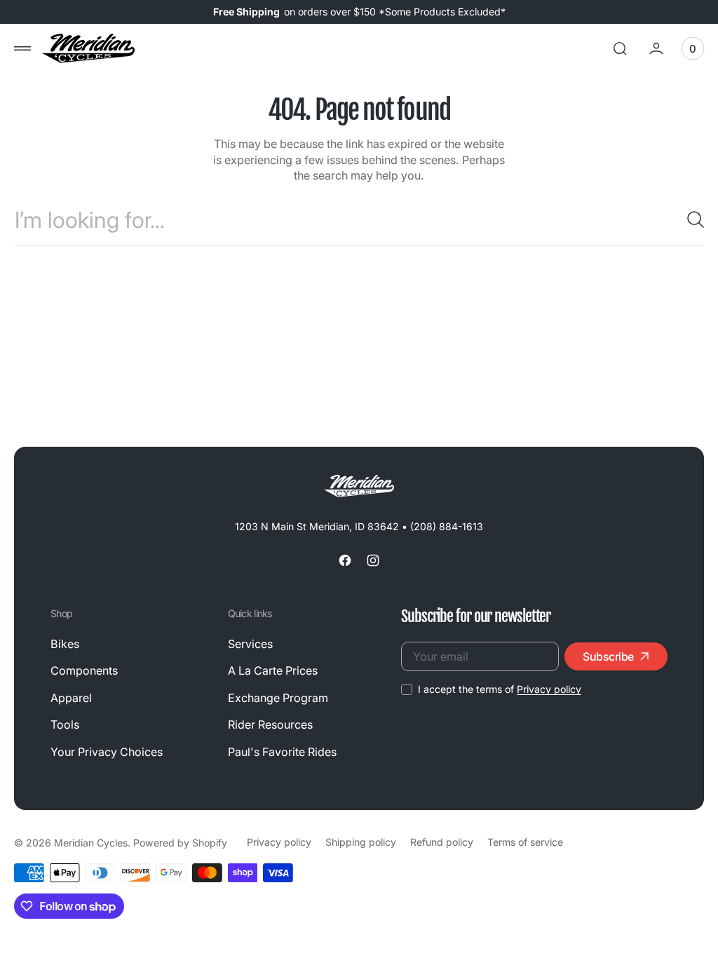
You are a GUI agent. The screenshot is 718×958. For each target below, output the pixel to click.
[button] (22, 48)
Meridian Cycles (91, 843)
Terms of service (525, 842)
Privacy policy (549, 689)
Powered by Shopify (180, 843)
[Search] (690, 219)
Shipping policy (360, 842)
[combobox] (359, 220)
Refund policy (441, 842)
